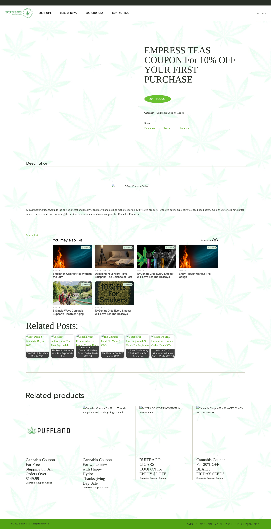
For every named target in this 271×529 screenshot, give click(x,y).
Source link (32, 235)
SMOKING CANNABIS (200, 524)
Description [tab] (37, 163)
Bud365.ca (24, 523)
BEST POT (254, 524)
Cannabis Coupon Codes (170, 112)
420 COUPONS (223, 524)
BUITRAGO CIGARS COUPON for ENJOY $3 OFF (152, 466)
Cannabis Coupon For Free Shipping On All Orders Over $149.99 (40, 469)
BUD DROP (240, 524)
